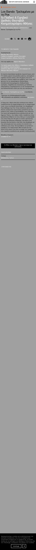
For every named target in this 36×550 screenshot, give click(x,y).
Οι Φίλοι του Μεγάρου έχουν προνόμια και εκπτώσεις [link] (18, 145)
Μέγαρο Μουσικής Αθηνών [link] (10, 28)
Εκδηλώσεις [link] (24, 28)
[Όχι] (24, 546)
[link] (15, 2)
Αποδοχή (16, 546)
